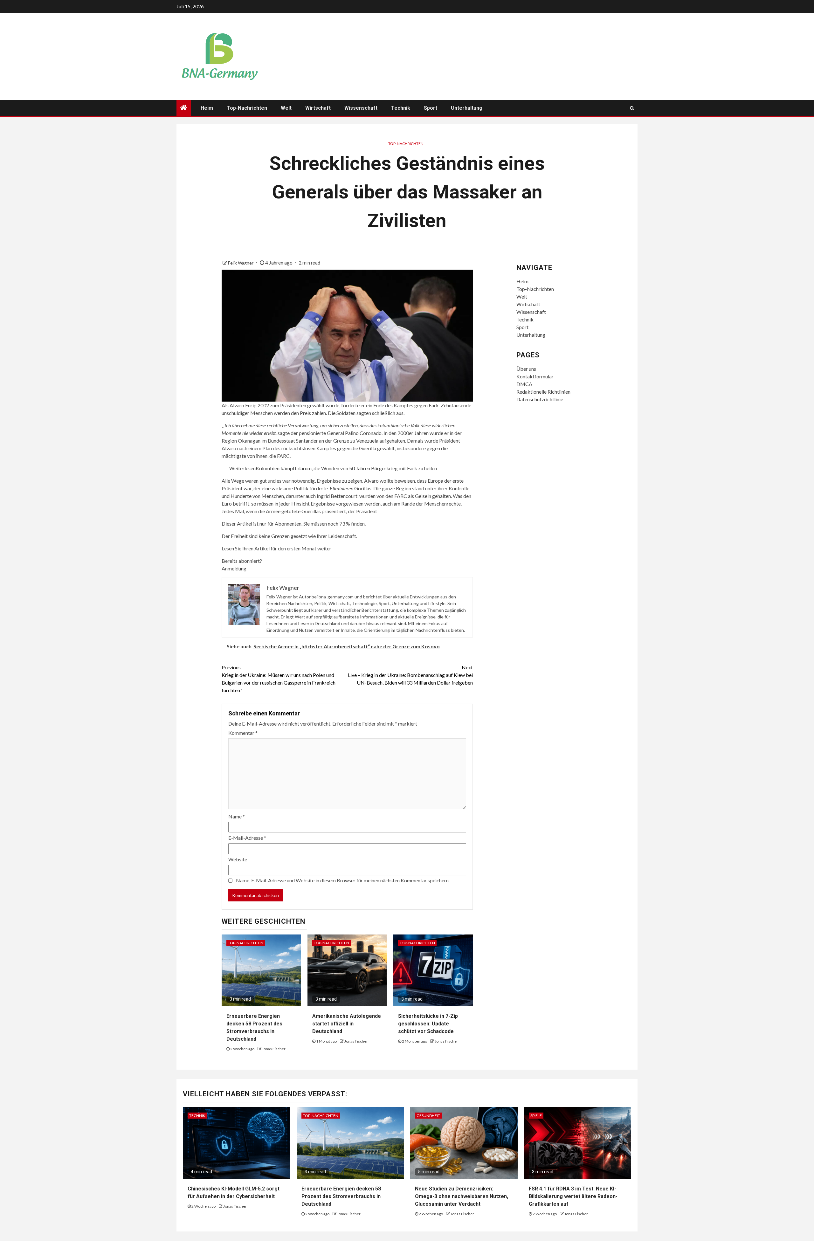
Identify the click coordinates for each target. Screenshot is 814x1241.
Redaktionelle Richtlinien (543, 392)
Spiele (536, 1115)
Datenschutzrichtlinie (539, 399)
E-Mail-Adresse (247, 838)
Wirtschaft (318, 108)
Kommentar (243, 733)
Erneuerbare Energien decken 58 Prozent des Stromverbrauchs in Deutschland (341, 1196)
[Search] (632, 108)
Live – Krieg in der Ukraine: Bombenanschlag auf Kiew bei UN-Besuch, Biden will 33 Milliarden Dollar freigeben (410, 675)
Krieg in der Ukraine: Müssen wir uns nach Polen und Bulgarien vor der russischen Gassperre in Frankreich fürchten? (278, 678)
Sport (430, 108)
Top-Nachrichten (247, 108)
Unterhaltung (466, 108)
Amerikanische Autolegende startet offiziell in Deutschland (346, 1023)
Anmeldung (234, 568)
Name (236, 816)
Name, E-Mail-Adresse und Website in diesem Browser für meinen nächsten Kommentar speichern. (343, 880)
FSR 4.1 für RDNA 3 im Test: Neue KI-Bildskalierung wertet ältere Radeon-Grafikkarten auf (573, 1196)
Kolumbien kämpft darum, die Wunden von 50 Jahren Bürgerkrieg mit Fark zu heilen (346, 468)
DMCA (524, 384)
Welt (286, 108)
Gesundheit (428, 1115)
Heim (207, 108)
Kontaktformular (535, 376)
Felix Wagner (241, 262)
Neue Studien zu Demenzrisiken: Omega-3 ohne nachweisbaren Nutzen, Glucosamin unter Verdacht (461, 1196)
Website (237, 859)
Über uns (526, 369)
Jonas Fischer (274, 1048)
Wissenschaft (360, 108)
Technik (400, 108)
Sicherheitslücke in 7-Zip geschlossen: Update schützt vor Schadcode (428, 1023)
